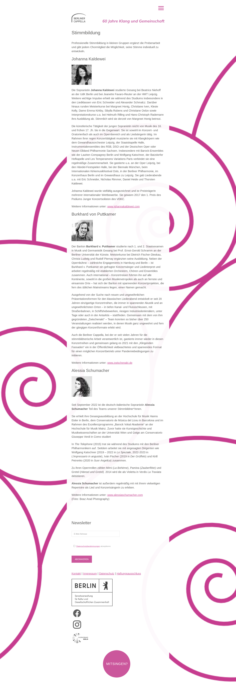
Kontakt (76, 573)
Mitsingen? (117, 664)
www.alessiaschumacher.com (125, 494)
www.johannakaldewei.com (123, 206)
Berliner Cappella (86, 4)
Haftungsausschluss (129, 573)
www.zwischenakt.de (119, 362)
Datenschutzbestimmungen (88, 546)
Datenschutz (106, 573)
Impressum (90, 573)
